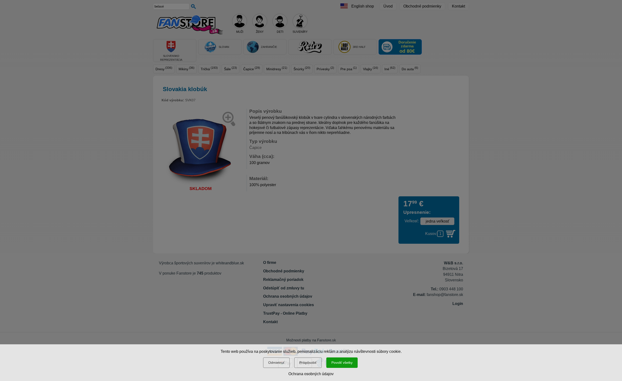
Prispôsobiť (308, 362)
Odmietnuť (276, 362)
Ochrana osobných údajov (311, 374)
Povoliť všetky (342, 362)
